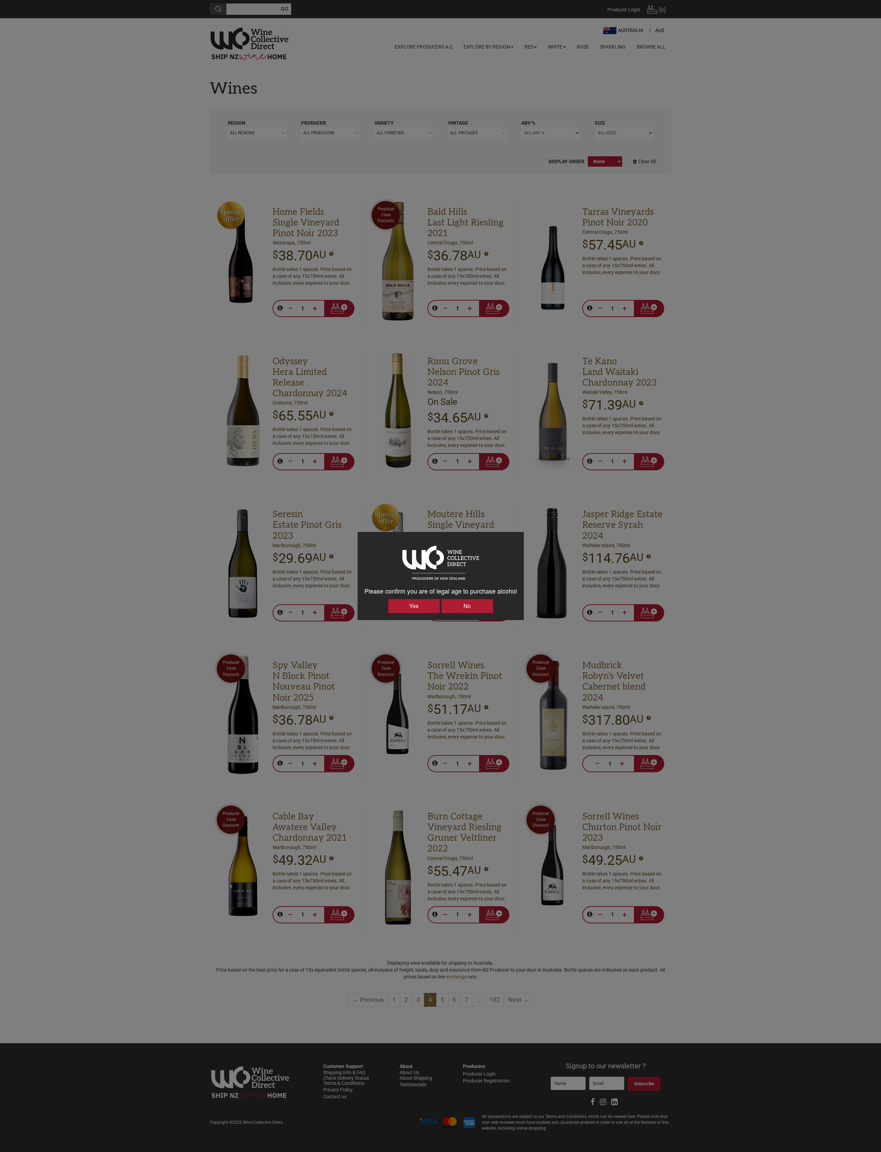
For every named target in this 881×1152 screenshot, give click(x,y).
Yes (413, 606)
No (467, 606)
